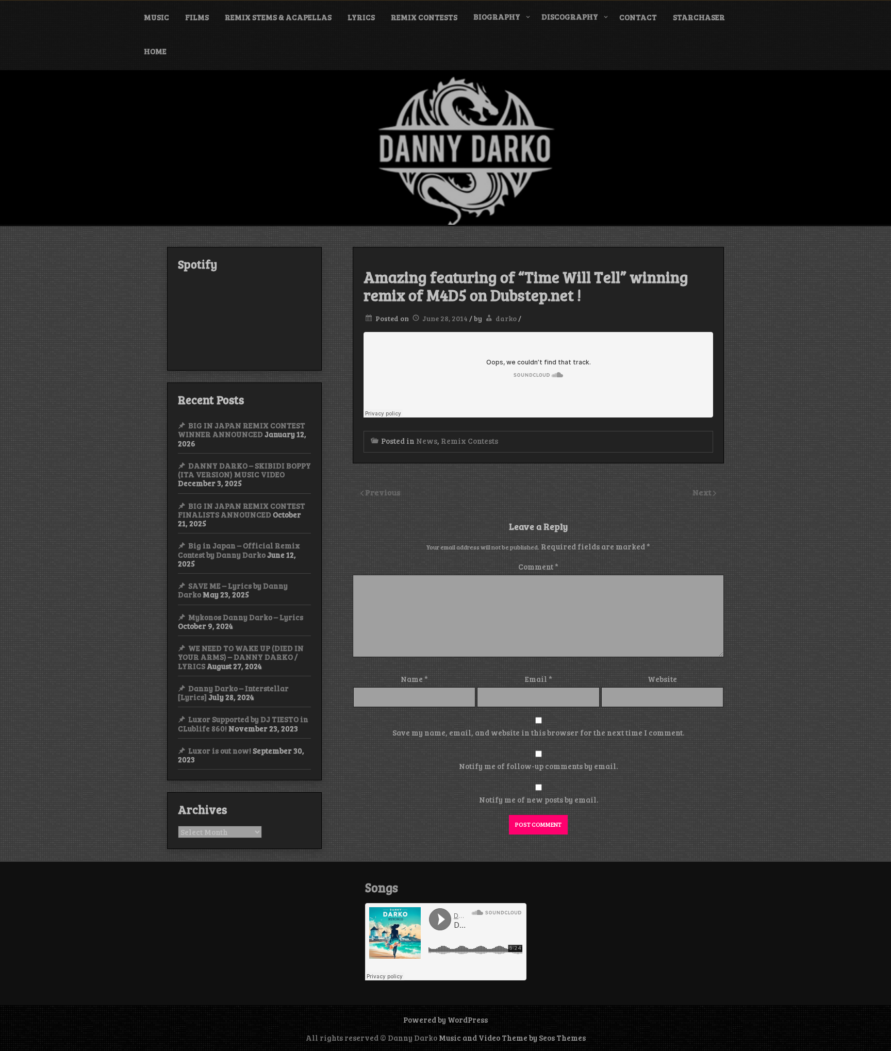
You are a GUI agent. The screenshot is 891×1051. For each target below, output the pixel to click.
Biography (496, 16)
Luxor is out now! (219, 750)
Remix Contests (424, 17)
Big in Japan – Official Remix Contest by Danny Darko (239, 549)
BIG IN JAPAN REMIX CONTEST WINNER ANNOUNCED (241, 429)
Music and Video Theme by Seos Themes (512, 1037)
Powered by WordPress (445, 1019)
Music (156, 17)
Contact (638, 17)
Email (538, 679)
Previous (383, 492)
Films (197, 17)
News (426, 441)
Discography (569, 16)
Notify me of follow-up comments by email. (538, 766)
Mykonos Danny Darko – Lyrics (245, 617)
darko (506, 318)
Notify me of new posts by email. (538, 799)
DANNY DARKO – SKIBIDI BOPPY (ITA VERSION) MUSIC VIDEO (244, 469)
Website (662, 679)
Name (414, 679)
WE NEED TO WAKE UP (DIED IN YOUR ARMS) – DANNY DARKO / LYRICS (241, 657)
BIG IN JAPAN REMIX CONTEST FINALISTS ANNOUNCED (241, 510)
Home (155, 51)
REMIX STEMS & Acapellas (278, 17)
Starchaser (699, 17)
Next (702, 492)
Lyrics (361, 17)
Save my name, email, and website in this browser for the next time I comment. (538, 732)
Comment (538, 566)
